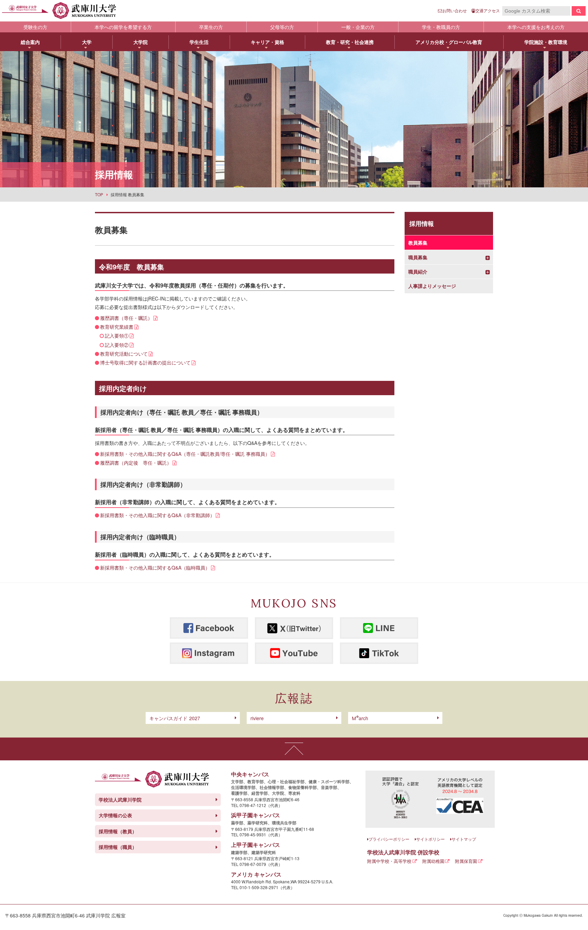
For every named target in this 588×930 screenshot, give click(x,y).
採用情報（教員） (118, 831)
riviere (257, 718)
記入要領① (117, 335)
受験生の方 (35, 27)
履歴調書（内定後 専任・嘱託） (136, 462)
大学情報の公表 (115, 815)
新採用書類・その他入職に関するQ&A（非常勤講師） (157, 515)
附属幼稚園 (433, 861)
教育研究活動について (124, 353)
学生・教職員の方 (441, 27)
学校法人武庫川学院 (120, 799)
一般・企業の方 (358, 27)
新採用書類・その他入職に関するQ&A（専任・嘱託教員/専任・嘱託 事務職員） (185, 453)
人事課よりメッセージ (432, 285)
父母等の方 (282, 27)
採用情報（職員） (118, 846)
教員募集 (417, 242)
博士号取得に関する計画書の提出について (145, 362)
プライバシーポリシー (389, 839)
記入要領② (117, 344)
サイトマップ (464, 839)
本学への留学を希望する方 (123, 27)
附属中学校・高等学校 (389, 861)
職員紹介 (417, 271)
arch (360, 718)
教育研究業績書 (116, 326)
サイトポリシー (430, 839)
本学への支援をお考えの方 (536, 27)
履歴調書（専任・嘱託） (126, 317)
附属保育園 (466, 861)
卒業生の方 (211, 27)
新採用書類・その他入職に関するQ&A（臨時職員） (155, 567)
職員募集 (417, 257)
